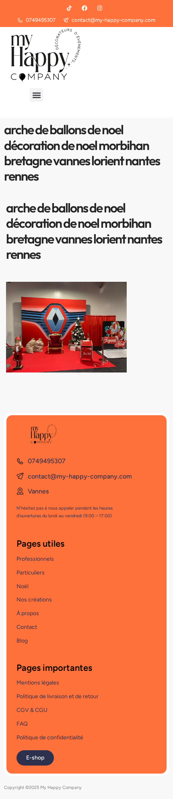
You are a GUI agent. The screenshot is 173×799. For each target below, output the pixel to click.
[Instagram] (99, 8)
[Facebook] (84, 8)
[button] (36, 95)
